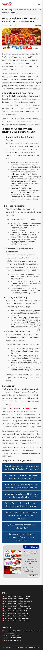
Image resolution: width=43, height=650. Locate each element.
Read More (32, 575)
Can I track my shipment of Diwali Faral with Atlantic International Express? (22, 515)
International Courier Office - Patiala (16, 621)
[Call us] (39, 320)
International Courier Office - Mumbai (16, 596)
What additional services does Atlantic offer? (22, 526)
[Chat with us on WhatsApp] (39, 325)
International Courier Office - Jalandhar (17, 606)
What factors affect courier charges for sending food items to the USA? (22, 504)
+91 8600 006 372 (15, 635)
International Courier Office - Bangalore (17, 601)
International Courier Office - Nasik (15, 603)
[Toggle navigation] (39, 4)
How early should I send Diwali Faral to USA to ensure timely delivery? (22, 495)
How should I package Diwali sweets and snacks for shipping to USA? (22, 476)
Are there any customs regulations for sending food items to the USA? (22, 486)
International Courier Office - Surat (15, 613)
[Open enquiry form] (39, 330)
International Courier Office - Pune (15, 599)
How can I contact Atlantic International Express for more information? (21, 537)
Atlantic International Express (19, 408)
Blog (10, 10)
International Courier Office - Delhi (15, 611)
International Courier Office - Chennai (16, 616)
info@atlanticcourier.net (12, 640)
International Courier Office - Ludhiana (17, 608)
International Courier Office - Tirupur (16, 618)
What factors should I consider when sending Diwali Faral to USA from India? (21, 467)
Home (4, 10)
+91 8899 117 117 (15, 638)
